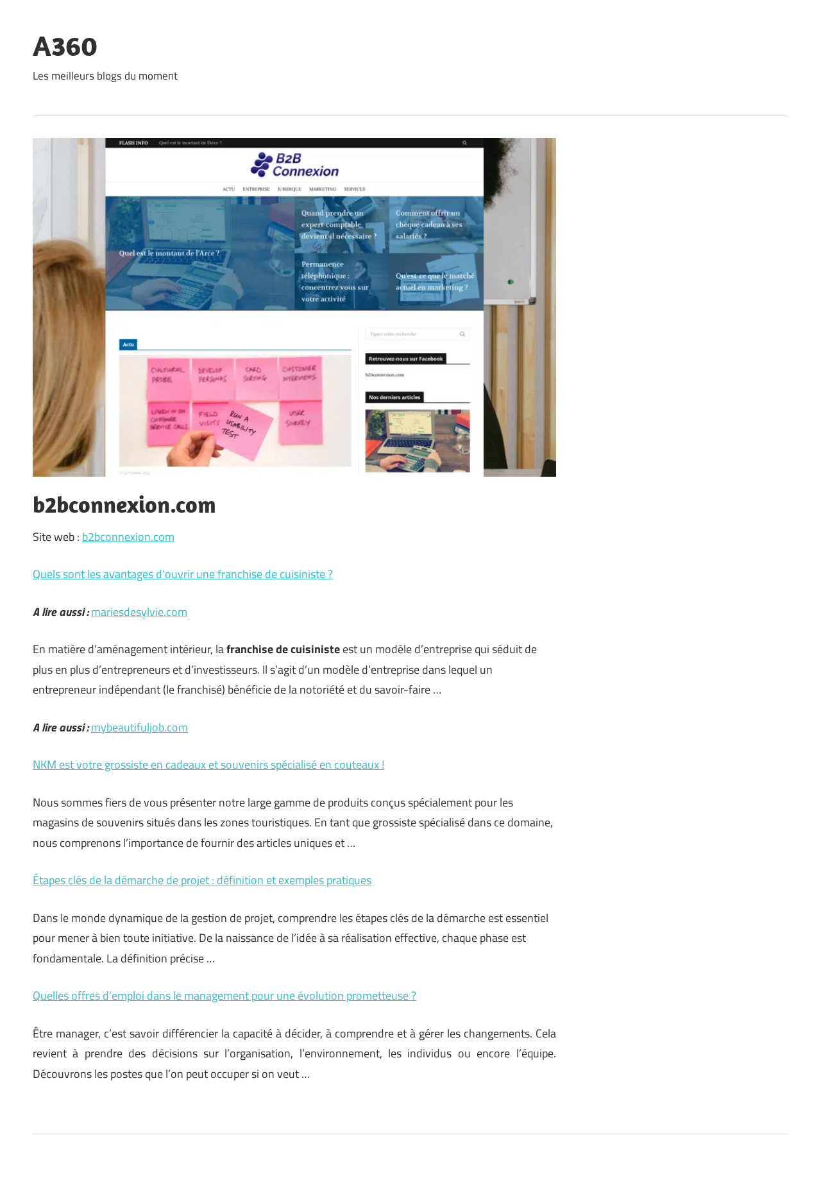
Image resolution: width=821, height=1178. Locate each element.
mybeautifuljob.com (139, 727)
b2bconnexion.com (128, 536)
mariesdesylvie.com (139, 611)
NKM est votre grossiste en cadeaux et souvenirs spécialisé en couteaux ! (208, 764)
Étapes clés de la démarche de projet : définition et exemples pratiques (202, 880)
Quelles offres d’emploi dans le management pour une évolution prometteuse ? (224, 995)
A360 (65, 45)
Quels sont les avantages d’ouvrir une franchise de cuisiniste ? (183, 574)
